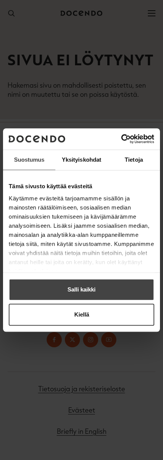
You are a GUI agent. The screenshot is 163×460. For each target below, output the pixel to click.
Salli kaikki (81, 289)
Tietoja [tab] (134, 159)
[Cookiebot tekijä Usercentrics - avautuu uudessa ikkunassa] (121, 139)
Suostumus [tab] (29, 159)
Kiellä (81, 314)
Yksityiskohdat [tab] (81, 159)
